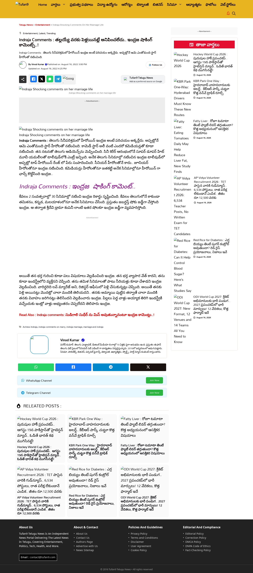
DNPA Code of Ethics (198, 546)
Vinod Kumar (37, 64)
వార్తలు (55, 4)
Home (42, 4)
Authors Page (84, 542)
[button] (234, 13)
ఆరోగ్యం (127, 4)
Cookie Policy (139, 550)
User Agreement (141, 546)
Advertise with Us (87, 546)
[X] (41, 79)
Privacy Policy (139, 533)
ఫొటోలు (211, 4)
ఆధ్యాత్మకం (194, 4)
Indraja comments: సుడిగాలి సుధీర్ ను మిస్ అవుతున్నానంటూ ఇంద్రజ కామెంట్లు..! (95, 314)
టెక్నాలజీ (143, 4)
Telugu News (26, 24)
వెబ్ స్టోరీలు (228, 4)
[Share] (22, 79)
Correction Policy (195, 537)
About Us (81, 533)
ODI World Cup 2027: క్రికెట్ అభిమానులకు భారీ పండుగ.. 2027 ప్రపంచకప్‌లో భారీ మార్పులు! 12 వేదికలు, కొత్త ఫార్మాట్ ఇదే (143, 503)
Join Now (154, 380)
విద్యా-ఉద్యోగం (107, 4)
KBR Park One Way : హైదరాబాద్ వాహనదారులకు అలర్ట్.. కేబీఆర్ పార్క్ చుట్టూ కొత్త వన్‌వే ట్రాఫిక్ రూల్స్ (90, 451)
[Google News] (68, 79)
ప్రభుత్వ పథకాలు (81, 4)
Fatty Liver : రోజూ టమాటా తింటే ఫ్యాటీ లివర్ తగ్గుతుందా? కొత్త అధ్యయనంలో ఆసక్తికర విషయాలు (143, 449)
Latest (42, 33)
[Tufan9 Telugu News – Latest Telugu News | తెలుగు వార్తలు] (24, 4)
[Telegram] (58, 79)
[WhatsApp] (49, 79)
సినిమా (172, 4)
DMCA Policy (193, 542)
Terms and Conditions (144, 537)
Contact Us (82, 537)
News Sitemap (85, 550)
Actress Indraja (30, 327)
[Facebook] (33, 79)
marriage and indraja (93, 327)
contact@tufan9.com (42, 557)
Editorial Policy (194, 533)
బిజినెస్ (158, 4)
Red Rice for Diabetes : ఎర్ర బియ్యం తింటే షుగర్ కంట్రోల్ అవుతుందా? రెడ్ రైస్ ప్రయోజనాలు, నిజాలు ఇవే (91, 501)
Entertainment (42, 24)
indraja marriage (74, 327)
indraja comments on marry (52, 327)
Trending (51, 33)
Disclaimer (137, 542)
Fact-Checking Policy (198, 550)
